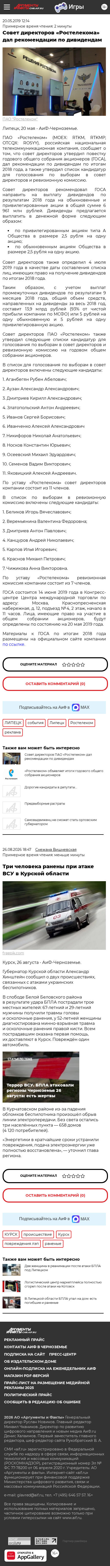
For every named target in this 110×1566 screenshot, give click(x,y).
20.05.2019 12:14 (16, 21)
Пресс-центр (62, 1354)
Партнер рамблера (75, 1541)
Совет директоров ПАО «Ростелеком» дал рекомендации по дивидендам (58, 757)
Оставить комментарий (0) (55, 683)
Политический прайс (28, 1395)
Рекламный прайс (24, 1339)
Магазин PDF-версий (26, 1375)
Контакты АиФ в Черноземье (35, 1347)
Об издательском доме (30, 1361)
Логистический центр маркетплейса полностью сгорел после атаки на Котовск (63, 1284)
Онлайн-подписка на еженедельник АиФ (50, 1368)
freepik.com (13, 953)
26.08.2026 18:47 (17, 849)
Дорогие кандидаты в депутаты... (51, 787)
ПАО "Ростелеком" (20, 119)
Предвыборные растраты (45, 803)
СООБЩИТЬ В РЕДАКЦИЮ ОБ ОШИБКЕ (42, 1402)
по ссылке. (14, 644)
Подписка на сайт (24, 1354)
